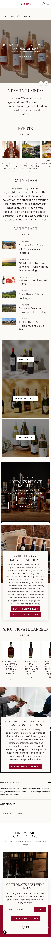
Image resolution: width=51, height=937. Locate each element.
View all (25, 134)
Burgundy (25, 438)
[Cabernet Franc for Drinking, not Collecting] (9, 308)
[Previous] (41, 83)
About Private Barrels (25, 505)
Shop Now (25, 498)
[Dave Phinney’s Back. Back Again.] (9, 294)
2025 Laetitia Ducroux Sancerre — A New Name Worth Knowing (33, 266)
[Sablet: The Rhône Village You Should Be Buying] (9, 321)
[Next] (46, 83)
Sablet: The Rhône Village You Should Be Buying (31, 325)
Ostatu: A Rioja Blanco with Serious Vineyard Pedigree (31, 249)
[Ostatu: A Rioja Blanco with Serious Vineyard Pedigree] (9, 245)
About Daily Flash (25, 614)
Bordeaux (25, 359)
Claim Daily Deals (25, 609)
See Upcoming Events (25, 766)
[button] (5, 932)
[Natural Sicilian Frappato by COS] (9, 280)
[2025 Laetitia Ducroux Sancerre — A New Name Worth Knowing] (9, 262)
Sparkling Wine (25, 399)
